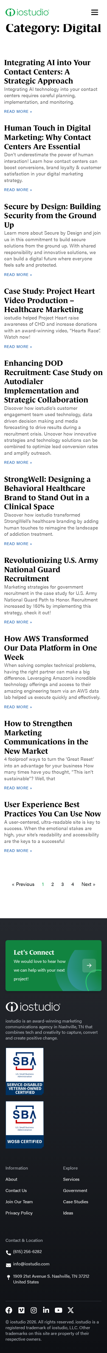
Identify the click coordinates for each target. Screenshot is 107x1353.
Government (75, 1190)
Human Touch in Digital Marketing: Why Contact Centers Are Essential (47, 137)
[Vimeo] (21, 1310)
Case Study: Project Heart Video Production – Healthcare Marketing (49, 300)
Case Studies (75, 1201)
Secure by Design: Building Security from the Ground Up (52, 215)
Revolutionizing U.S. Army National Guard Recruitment (51, 569)
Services (71, 1179)
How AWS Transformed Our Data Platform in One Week (50, 647)
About (11, 1179)
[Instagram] (33, 1310)
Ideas (68, 1213)
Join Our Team (19, 1201)
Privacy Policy (19, 1213)
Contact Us (16, 1190)
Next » (88, 883)
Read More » (18, 111)
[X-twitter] (70, 1310)
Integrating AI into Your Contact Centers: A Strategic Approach (47, 71)
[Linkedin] (46, 1310)
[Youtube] (58, 1310)
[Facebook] (8, 1310)
